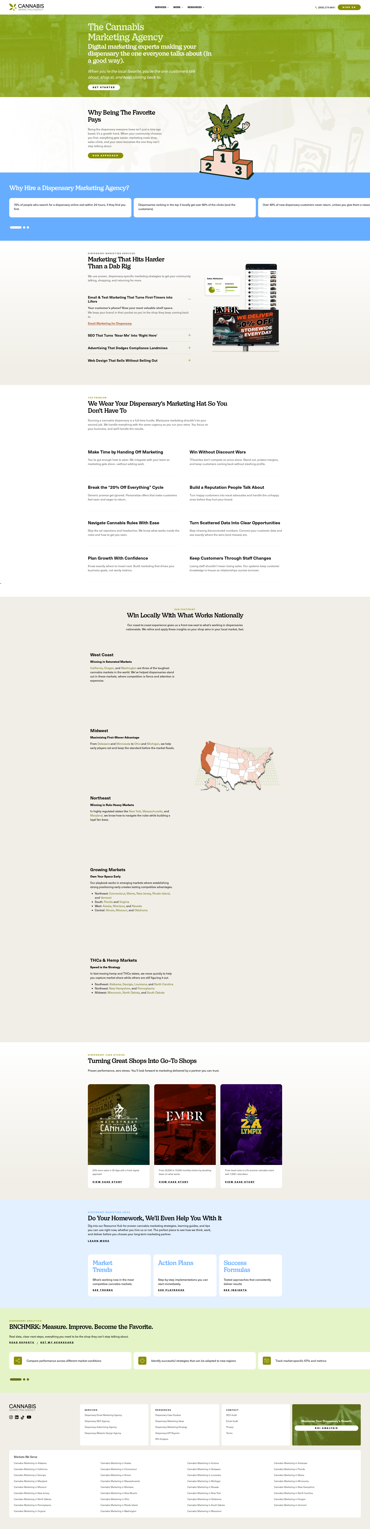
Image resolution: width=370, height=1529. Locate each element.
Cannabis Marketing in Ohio (115, 1499)
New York (135, 811)
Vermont (106, 898)
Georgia (128, 984)
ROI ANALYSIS (326, 1428)
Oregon (109, 668)
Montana (119, 906)
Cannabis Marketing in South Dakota (206, 1504)
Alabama (115, 984)
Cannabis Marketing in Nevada (203, 1486)
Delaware (104, 744)
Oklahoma (141, 910)
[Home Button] (26, 7)
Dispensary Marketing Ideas (169, 1421)
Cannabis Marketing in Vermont (290, 1504)
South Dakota (155, 992)
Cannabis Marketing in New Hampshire (294, 1486)
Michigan (153, 744)
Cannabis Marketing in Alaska (116, 1463)
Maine (131, 893)
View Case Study (107, 1181)
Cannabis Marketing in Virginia (29, 1511)
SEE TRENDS (103, 1290)
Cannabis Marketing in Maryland (30, 1481)
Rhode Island (161, 893)
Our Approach (106, 155)
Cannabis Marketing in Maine (289, 1474)
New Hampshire (119, 988)
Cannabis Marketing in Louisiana (204, 1474)
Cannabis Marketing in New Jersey (31, 1493)
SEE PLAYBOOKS (171, 1290)
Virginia (124, 902)
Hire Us (349, 7)
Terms (229, 1433)
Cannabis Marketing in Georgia (30, 1474)
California (96, 668)
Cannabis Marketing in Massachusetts (120, 1481)
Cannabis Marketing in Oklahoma (204, 1499)
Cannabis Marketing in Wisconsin (204, 1511)
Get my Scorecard (57, 1342)
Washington (129, 668)
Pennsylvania (146, 988)
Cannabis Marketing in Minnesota (291, 1481)
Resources (196, 7)
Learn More (99, 1240)
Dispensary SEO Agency (97, 1421)
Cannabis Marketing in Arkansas (290, 1463)
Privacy (229, 1426)
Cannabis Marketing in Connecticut (119, 1469)
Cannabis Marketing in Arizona (203, 1463)
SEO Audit (231, 1414)
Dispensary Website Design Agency (103, 1433)
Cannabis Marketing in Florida (289, 1469)
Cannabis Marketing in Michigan (204, 1481)
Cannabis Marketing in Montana (117, 1486)
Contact (232, 1410)
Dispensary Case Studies (168, 1414)
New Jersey (143, 893)
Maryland (96, 815)
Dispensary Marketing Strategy (171, 1426)
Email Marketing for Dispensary (110, 323)
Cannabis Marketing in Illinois (116, 1474)
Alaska (107, 906)
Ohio (137, 744)
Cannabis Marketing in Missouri (30, 1486)
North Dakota (131, 992)
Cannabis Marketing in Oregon (290, 1499)
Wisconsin (114, 992)
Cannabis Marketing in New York (204, 1493)
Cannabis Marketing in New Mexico (119, 1493)
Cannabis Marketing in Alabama (30, 1463)
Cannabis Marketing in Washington (118, 1511)
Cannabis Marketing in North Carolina (293, 1493)
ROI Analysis (161, 1438)
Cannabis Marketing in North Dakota (32, 1499)
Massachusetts (153, 811)
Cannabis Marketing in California (30, 1469)
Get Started (104, 87)
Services (162, 7)
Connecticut (117, 893)
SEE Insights (235, 1290)
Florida (108, 902)
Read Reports (21, 1342)
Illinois (110, 910)
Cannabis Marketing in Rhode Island (119, 1504)
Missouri (121, 910)
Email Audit (232, 1421)
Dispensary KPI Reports (167, 1433)
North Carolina (163, 984)
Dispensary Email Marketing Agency (103, 1414)
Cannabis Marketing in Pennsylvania (32, 1504)
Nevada (137, 906)
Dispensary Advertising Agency (101, 1426)
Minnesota (123, 744)
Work (178, 7)
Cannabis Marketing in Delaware (204, 1469)
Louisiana (140, 984)
